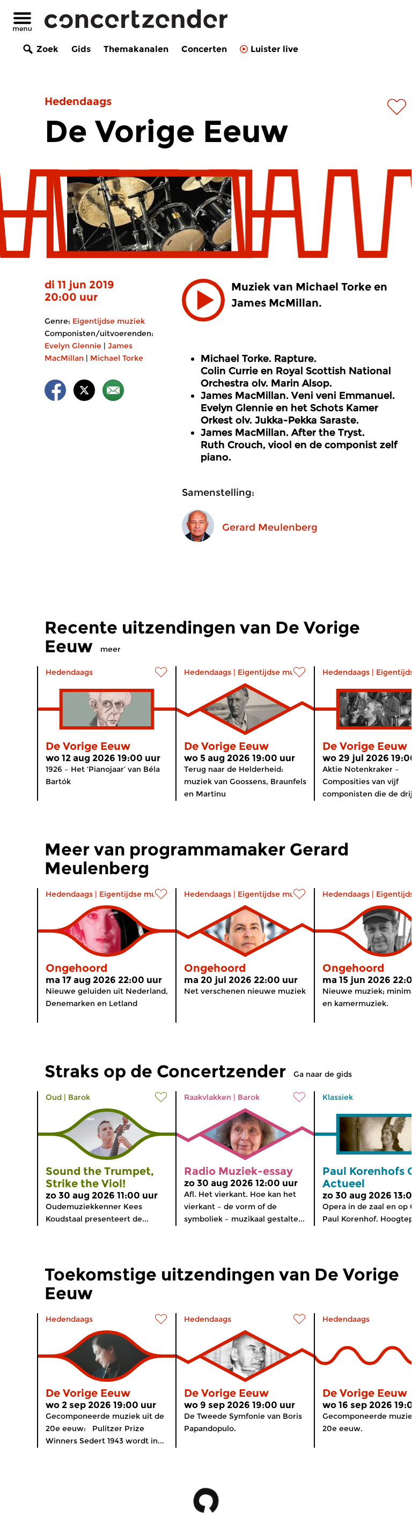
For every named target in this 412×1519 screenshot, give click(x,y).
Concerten (204, 49)
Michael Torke (116, 358)
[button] (203, 300)
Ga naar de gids (322, 1074)
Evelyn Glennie (73, 346)
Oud (54, 1097)
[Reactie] (113, 392)
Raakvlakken (207, 1097)
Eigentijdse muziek (108, 321)
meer (110, 649)
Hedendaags (78, 101)
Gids (81, 49)
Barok (79, 1097)
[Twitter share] (84, 392)
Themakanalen (136, 49)
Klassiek (337, 1097)
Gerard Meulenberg (270, 527)
